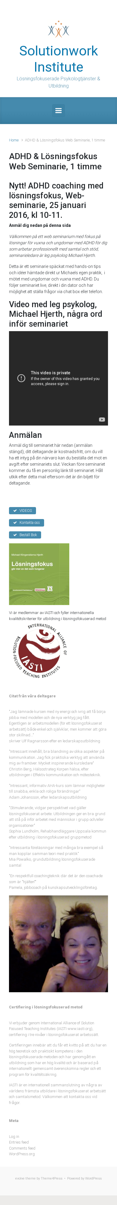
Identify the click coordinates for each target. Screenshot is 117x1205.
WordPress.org (22, 1154)
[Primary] (58, 110)
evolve (20, 1178)
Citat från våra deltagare (32, 696)
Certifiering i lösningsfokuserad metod (45, 1007)
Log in (14, 1136)
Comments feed (22, 1148)
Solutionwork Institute (58, 59)
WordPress (93, 1178)
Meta (14, 1120)
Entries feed (19, 1142)
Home (14, 140)
